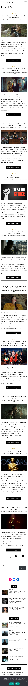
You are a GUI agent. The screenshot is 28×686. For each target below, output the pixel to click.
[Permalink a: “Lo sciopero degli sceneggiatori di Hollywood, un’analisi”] (14, 191)
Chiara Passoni (5, 127)
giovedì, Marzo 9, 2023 (21, 511)
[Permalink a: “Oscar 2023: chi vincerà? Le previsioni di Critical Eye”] (14, 521)
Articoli (14, 13)
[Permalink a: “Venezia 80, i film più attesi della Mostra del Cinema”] (14, 247)
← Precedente (6, 556)
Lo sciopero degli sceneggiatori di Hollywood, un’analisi (14, 176)
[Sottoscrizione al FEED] (11, 7)
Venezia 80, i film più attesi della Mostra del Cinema (14, 232)
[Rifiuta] (26, 681)
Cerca (3, 565)
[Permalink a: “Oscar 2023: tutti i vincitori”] (14, 463)
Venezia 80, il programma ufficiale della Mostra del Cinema (14, 287)
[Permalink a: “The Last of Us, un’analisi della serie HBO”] (14, 412)
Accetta (12, 683)
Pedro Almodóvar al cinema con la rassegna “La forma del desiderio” (14, 342)
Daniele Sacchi (6, 19)
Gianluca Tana (5, 179)
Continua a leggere (13, 60)
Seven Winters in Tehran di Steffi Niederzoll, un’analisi (14, 124)
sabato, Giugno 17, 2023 (21, 345)
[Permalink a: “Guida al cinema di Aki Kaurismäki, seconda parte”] (14, 30)
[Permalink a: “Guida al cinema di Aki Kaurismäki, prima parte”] (14, 84)
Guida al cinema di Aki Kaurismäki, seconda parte (14, 16)
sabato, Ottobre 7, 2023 (21, 127)
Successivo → (14, 558)
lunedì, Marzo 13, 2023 (21, 453)
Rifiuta (17, 683)
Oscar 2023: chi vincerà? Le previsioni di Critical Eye (14, 508)
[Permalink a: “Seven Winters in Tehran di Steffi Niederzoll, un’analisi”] (14, 137)
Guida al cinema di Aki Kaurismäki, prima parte (14, 69)
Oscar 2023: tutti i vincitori (14, 451)
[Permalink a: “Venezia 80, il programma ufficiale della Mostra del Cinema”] (14, 302)
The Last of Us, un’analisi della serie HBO (14, 397)
